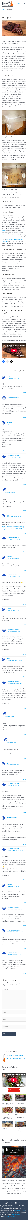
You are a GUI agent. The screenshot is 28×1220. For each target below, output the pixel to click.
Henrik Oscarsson (13, 397)
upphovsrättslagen (19, 1210)
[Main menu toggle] (24, 4)
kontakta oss (16, 1214)
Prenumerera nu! (15, 1090)
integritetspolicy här (10, 1216)
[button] (7, 1100)
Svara (24, 392)
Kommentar (5, 989)
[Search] (20, 4)
